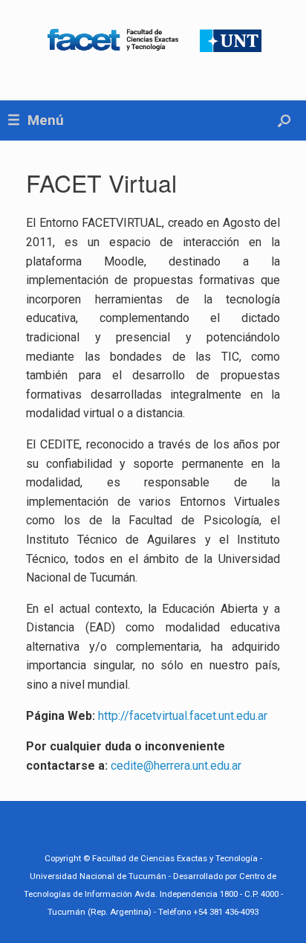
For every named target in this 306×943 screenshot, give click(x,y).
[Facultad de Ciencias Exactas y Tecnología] (153, 39)
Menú (45, 120)
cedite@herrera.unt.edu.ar (176, 766)
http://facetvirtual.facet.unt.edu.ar (182, 716)
